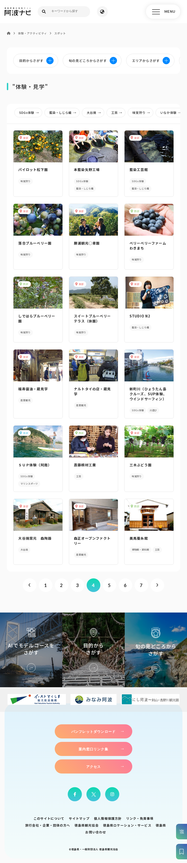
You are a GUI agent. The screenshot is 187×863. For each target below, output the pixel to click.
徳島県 (161, 825)
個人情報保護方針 (108, 818)
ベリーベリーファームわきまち (148, 245)
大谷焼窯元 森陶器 (35, 538)
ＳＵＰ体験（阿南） (35, 464)
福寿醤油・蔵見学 (33, 388)
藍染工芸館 (139, 169)
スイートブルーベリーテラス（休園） (92, 318)
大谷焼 (91, 112)
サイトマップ (79, 818)
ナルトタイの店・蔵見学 (92, 391)
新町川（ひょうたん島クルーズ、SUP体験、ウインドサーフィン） (148, 393)
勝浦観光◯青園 (87, 243)
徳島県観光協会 (87, 825)
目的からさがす (93, 650)
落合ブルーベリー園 (35, 243)
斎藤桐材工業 (85, 464)
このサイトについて (49, 818)
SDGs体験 (26, 112)
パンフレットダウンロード (93, 731)
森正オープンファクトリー (92, 541)
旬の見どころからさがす (156, 650)
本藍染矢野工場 (87, 169)
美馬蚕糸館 (139, 538)
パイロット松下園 (33, 169)
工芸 (114, 112)
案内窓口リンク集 (93, 749)
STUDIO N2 (140, 316)
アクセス (93, 766)
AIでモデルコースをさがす (31, 650)
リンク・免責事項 (140, 818)
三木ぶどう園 (141, 464)
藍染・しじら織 (60, 112)
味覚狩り (138, 112)
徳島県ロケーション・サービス (127, 825)
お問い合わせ (95, 832)
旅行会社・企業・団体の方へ (47, 825)
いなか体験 (168, 112)
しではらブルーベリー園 (36, 318)
